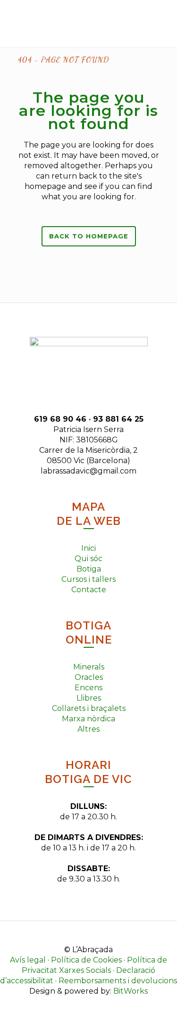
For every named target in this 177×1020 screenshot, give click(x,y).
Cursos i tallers (88, 579)
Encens (88, 687)
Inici (88, 548)
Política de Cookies (86, 959)
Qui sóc (88, 558)
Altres (88, 729)
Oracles (89, 677)
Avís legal (28, 959)
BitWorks (130, 991)
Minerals (88, 666)
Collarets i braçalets (89, 708)
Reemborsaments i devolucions (118, 980)
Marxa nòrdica (88, 718)
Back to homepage (88, 236)
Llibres (88, 698)
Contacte (88, 589)
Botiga (88, 568)
